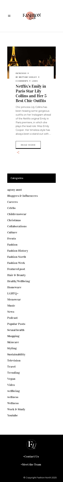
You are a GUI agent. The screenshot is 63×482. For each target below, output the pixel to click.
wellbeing (13, 391)
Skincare (13, 342)
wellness (12, 397)
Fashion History (17, 250)
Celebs (11, 208)
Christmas (14, 220)
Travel (11, 366)
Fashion (12, 244)
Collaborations (16, 226)
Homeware (14, 287)
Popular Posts (16, 324)
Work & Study (16, 409)
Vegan (11, 379)
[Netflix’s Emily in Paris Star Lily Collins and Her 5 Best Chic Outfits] (31, 63)
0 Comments (22, 81)
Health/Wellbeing (18, 281)
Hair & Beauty (16, 275)
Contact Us (31, 456)
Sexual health (15, 330)
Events (11, 238)
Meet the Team (31, 464)
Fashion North (16, 257)
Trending (13, 372)
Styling (12, 348)
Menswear (14, 299)
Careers (12, 202)
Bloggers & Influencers (22, 196)
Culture (12, 232)
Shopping (13, 336)
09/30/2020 (21, 73)
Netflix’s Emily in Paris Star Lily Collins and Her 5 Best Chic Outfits (31, 93)
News (10, 311)
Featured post (16, 269)
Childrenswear (16, 214)
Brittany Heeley (28, 77)
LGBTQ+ (13, 293)
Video (11, 385)
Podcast (12, 318)
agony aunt (14, 189)
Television (14, 360)
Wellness (13, 403)
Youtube (12, 415)
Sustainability (16, 354)
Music (11, 305)
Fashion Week (16, 263)
